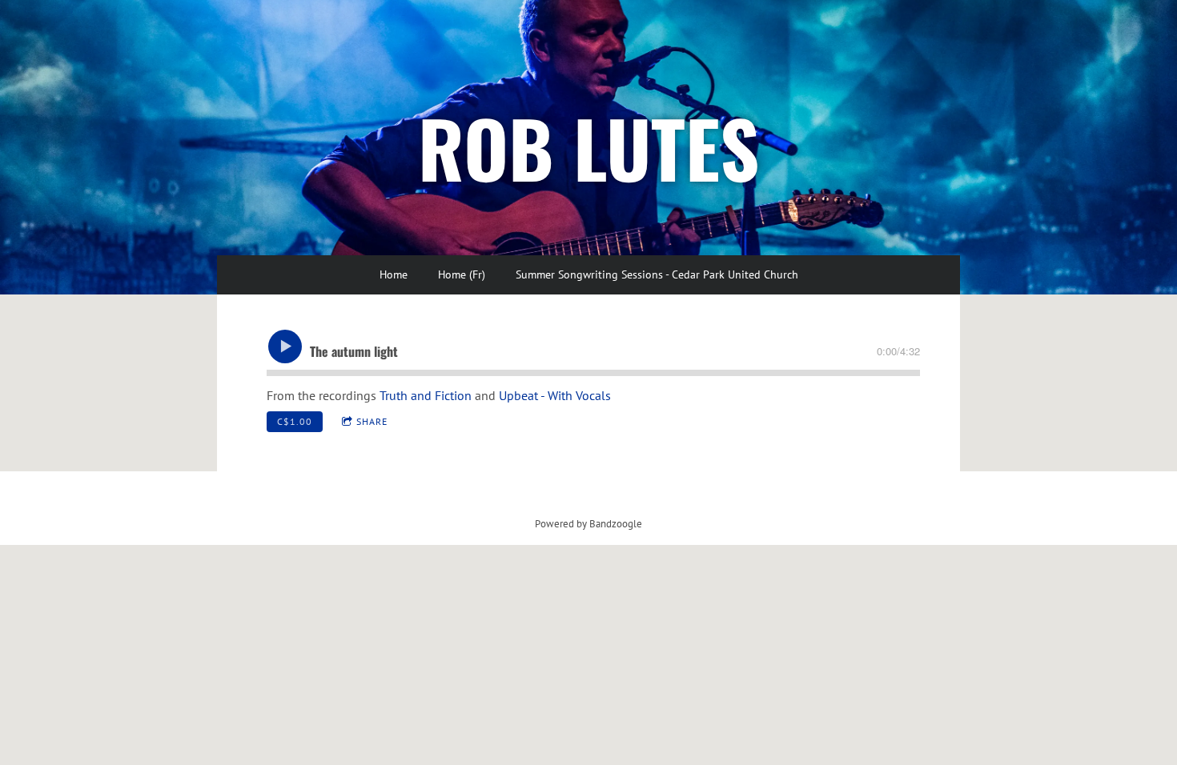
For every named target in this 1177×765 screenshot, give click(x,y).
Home (394, 274)
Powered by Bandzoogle (588, 523)
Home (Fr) (461, 274)
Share (372, 421)
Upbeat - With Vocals (555, 395)
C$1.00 (294, 421)
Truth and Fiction (426, 395)
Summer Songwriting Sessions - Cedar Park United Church (657, 274)
